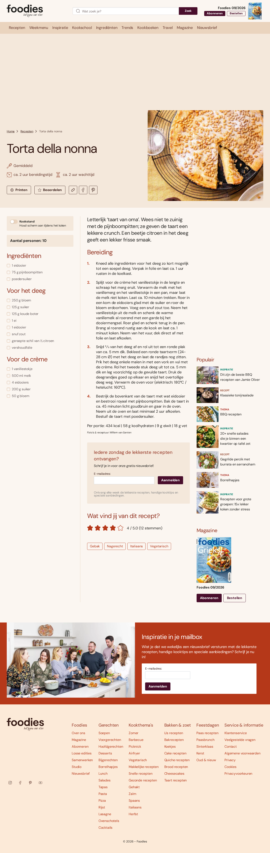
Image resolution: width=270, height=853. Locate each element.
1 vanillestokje (22, 369)
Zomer (133, 733)
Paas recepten (207, 733)
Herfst (133, 814)
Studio (76, 767)
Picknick (135, 746)
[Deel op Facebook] (83, 190)
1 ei (14, 320)
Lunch (103, 773)
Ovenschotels (109, 821)
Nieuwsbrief (81, 773)
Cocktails (106, 827)
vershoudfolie (22, 347)
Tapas (103, 787)
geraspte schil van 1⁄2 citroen (33, 341)
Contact (230, 746)
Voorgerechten (110, 740)
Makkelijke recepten (144, 767)
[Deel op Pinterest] (93, 190)
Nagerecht (115, 546)
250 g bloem (21, 300)
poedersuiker (22, 279)
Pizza (102, 800)
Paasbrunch (205, 740)
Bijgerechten (108, 760)
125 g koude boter (25, 314)
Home (11, 131)
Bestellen (236, 13)
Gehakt (134, 787)
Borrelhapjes (108, 767)
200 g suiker (21, 389)
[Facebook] (20, 782)
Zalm (132, 794)
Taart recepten (175, 780)
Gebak (95, 546)
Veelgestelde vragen (239, 740)
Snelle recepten (141, 773)
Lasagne (105, 814)
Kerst (200, 753)
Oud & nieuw (206, 760)
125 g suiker (20, 307)
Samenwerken (82, 760)
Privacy (230, 760)
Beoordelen (52, 190)
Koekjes (170, 746)
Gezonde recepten (143, 780)
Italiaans (136, 546)
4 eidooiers (20, 382)
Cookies (230, 767)
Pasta (103, 794)
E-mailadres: (102, 474)
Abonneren (215, 13)
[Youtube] (40, 782)
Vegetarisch (159, 546)
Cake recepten (175, 753)
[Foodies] (36, 11)
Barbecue (136, 740)
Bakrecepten (174, 740)
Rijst (102, 807)
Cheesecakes (174, 773)
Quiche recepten (177, 760)
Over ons (78, 733)
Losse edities (82, 753)
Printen (21, 190)
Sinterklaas (204, 746)
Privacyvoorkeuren (238, 773)
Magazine (79, 740)
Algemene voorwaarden (242, 753)
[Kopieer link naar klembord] (73, 190)
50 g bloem (20, 396)
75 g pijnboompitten (27, 272)
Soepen (104, 733)
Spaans (134, 800)
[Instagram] (10, 782)
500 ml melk (21, 375)
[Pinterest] (30, 782)
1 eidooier (19, 265)
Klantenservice (235, 733)
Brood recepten (176, 767)
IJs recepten (173, 733)
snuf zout (19, 334)
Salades (105, 780)
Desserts (105, 753)
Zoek (188, 11)
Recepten (26, 131)
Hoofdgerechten (111, 746)
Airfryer (134, 753)
